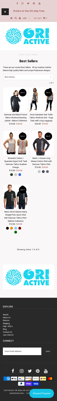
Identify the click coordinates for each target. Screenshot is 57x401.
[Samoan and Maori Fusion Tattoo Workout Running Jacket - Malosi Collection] (15, 99)
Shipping (6, 323)
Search (6, 315)
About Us (6, 317)
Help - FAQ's (8, 326)
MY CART (40, 18)
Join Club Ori (8, 335)
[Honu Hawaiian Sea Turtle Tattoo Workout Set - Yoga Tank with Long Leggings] (41, 99)
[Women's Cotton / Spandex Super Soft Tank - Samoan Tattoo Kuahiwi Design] (15, 143)
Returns (6, 320)
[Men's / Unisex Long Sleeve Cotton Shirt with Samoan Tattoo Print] (41, 143)
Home (21, 55)
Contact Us (7, 332)
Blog (5, 329)
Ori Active (27, 390)
